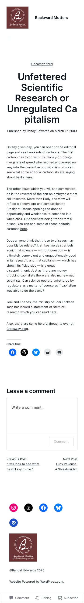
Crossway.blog (17, 329)
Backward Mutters (51, 17)
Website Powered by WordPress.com (36, 581)
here (28, 177)
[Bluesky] (58, 508)
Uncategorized (42, 64)
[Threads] (28, 508)
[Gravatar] (13, 522)
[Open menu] (9, 38)
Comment (61, 441)
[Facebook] (43, 508)
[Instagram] (13, 508)
